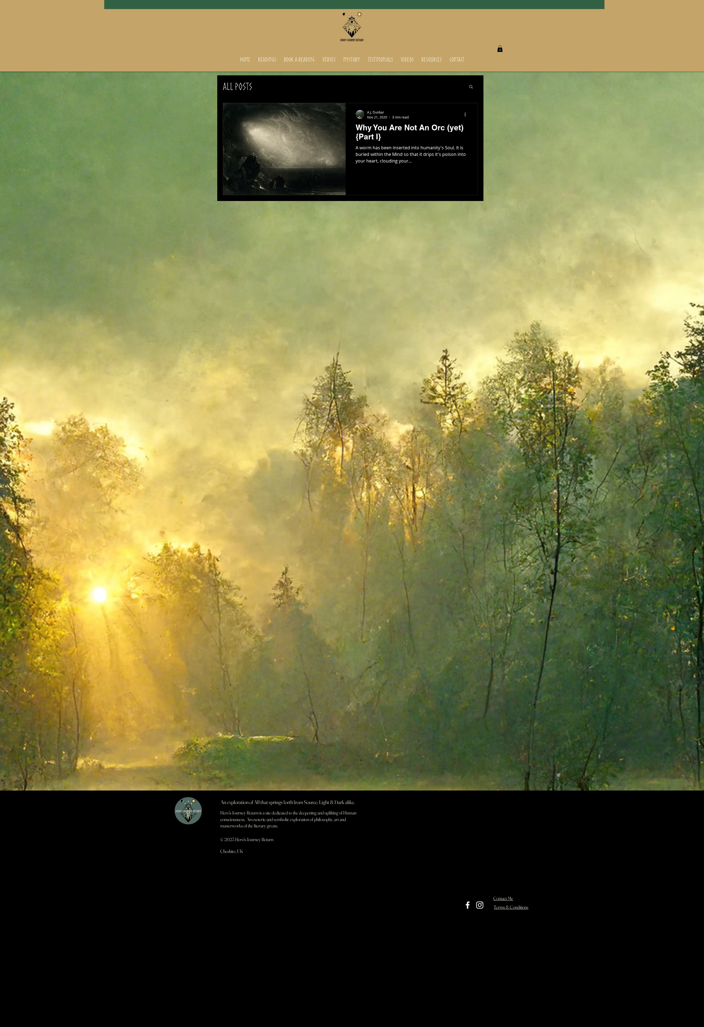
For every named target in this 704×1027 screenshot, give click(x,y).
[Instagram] (480, 905)
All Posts (237, 86)
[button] (500, 48)
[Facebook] (467, 905)
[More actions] (467, 114)
